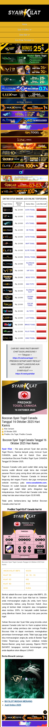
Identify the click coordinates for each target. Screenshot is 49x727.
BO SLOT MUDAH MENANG (18, 701)
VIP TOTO (30, 271)
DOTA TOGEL (30, 210)
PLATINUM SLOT (30, 291)
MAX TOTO (30, 284)
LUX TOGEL (30, 318)
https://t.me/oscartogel (23, 358)
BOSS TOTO (30, 277)
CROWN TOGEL (30, 297)
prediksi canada (25, 434)
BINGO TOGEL (30, 325)
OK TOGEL (30, 230)
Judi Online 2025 (13, 705)
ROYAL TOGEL (30, 257)
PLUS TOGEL (30, 331)
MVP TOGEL (30, 244)
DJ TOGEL (30, 216)
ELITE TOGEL (30, 250)
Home (24, 24)
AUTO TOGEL (30, 237)
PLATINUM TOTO (30, 264)
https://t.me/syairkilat (24, 374)
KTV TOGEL (30, 223)
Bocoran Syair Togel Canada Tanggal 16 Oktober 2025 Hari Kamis (21, 421)
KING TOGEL (30, 338)
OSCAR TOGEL (30, 304)
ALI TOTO (30, 311)
